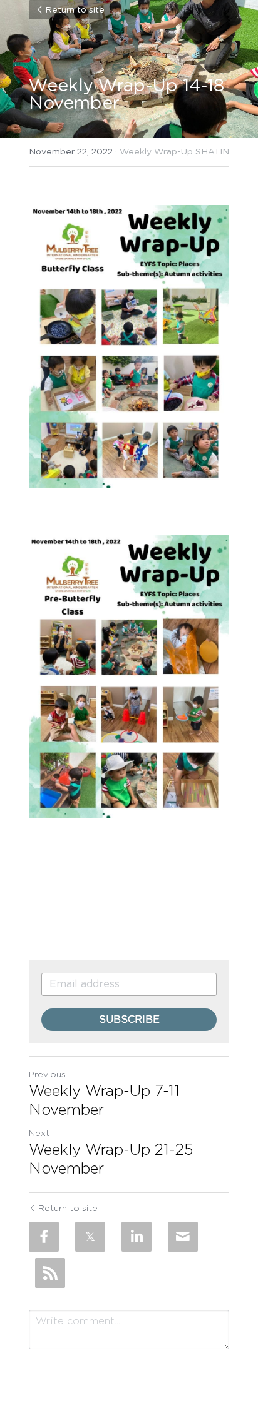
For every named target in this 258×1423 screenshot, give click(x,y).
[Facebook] (44, 1237)
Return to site (75, 10)
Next (39, 1133)
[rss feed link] (50, 1273)
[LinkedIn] (136, 1237)
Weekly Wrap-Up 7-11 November (104, 1101)
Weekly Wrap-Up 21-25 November (111, 1160)
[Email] (183, 1237)
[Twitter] (90, 1237)
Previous (47, 1074)
